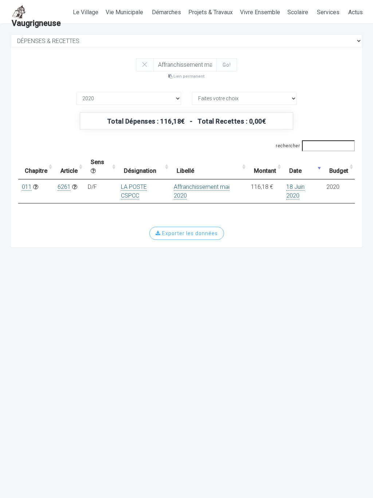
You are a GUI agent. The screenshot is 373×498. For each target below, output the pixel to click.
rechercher (288, 145)
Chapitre (36, 170)
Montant (265, 170)
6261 (64, 186)
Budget (338, 170)
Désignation (140, 170)
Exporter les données (189, 233)
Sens (97, 162)
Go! (227, 65)
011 (27, 186)
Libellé (185, 170)
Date (295, 170)
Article (69, 170)
